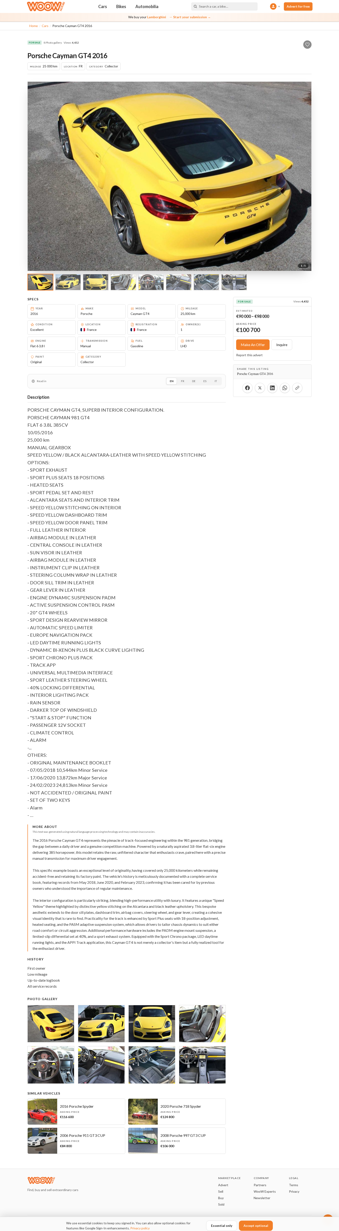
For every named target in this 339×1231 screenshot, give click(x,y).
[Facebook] (247, 388)
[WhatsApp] (285, 388)
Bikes (121, 6)
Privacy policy (140, 1228)
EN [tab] (171, 381)
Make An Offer (253, 344)
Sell (220, 1191)
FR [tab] (182, 381)
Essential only (221, 1226)
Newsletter (262, 1198)
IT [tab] (216, 381)
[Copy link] (297, 388)
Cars (102, 6)
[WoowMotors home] (46, 6)
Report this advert (249, 355)
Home (33, 26)
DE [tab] (194, 381)
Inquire (281, 344)
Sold (221, 1204)
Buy (221, 1198)
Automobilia (146, 6)
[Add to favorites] (307, 44)
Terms (293, 1185)
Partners (260, 1185)
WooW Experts (265, 1191)
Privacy (294, 1191)
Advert (223, 1185)
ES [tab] (204, 381)
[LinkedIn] (272, 388)
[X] (260, 388)
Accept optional (256, 1226)
